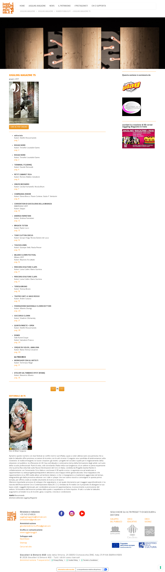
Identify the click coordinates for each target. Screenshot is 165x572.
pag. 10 (17, 211)
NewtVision (24, 539)
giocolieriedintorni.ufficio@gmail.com (35, 526)
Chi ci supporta (99, 6)
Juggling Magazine (37, 6)
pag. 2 (16, 150)
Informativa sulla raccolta (66, 569)
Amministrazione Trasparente (34, 560)
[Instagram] (72, 514)
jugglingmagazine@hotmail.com (33, 517)
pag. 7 (16, 189)
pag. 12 (17, 221)
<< (53, 389)
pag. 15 (17, 250)
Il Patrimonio (64, 6)
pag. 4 (16, 169)
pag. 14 (17, 240)
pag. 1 (16, 140)
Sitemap (23, 543)
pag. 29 (17, 342)
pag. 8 (16, 199)
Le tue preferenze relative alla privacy (89, 569)
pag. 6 (16, 179)
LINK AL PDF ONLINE (19, 127)
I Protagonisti (81, 6)
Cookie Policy (73, 560)
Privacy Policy (58, 560)
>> (62, 389)
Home (22, 6)
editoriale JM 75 (17, 396)
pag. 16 (17, 262)
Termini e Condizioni (90, 560)
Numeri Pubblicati (63, 11)
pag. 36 (17, 378)
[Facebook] (61, 514)
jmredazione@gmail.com (30, 519)
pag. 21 (17, 320)
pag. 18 (17, 291)
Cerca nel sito (26, 546)
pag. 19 (17, 301)
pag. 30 (17, 352)
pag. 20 (17, 311)
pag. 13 (17, 230)
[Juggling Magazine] (8, 8)
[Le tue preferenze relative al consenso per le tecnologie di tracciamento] (160, 567)
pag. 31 (17, 365)
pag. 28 (17, 330)
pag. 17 (17, 272)
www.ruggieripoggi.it (28, 532)
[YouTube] (82, 514)
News (52, 6)
